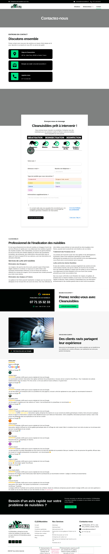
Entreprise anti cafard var (59, 537)
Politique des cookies (40, 533)
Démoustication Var (57, 529)
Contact (98, 6)
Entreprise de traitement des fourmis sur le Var (64, 539)
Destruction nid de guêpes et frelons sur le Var (64, 532)
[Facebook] (10, 541)
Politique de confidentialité (42, 531)
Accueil (37, 525)
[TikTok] (13, 541)
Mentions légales (39, 535)
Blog (36, 537)
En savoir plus (49, 489)
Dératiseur (77, 6)
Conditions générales (40, 529)
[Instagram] (20, 541)
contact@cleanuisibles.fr (34, 64)
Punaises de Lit (56, 542)
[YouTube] (16, 541)
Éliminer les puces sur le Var (60, 535)
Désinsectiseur (87, 6)
